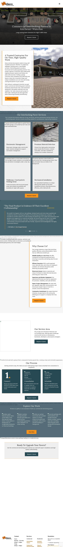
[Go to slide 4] (33, 231)
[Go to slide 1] (28, 231)
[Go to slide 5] (34, 231)
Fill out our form (8, 383)
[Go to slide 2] (29, 231)
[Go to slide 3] (31, 231)
